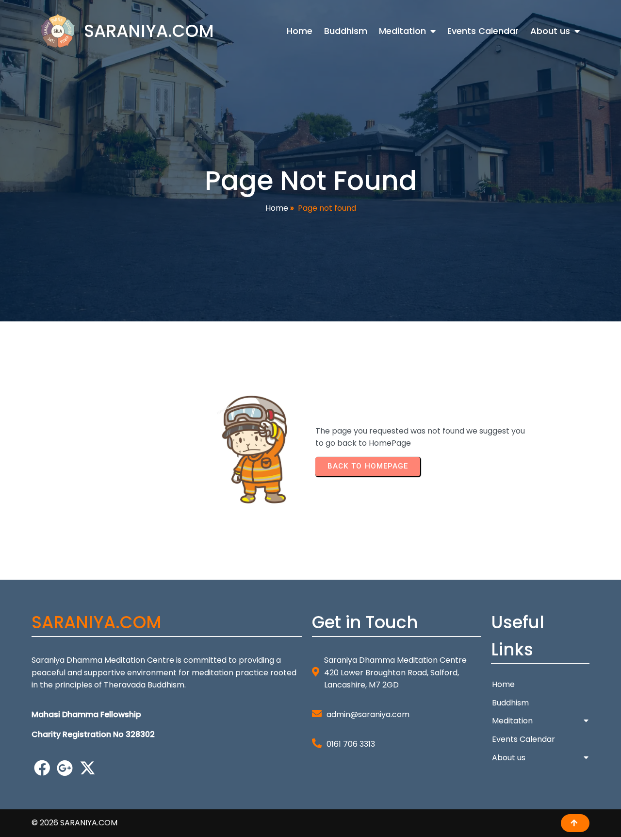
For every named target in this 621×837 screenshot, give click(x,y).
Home (276, 208)
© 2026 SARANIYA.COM (74, 822)
